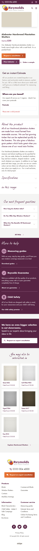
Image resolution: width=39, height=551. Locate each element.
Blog (3, 515)
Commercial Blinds (27, 487)
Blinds (4, 487)
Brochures (5, 518)
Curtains (4, 493)
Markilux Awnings (8, 497)
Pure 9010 (6, 434)
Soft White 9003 (26, 383)
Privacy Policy (19, 533)
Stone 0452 (6, 383)
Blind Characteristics (8, 506)
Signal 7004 (6, 408)
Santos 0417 (25, 408)
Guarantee (24, 490)
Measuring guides (27, 506)
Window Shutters (7, 490)
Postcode (5, 105)
